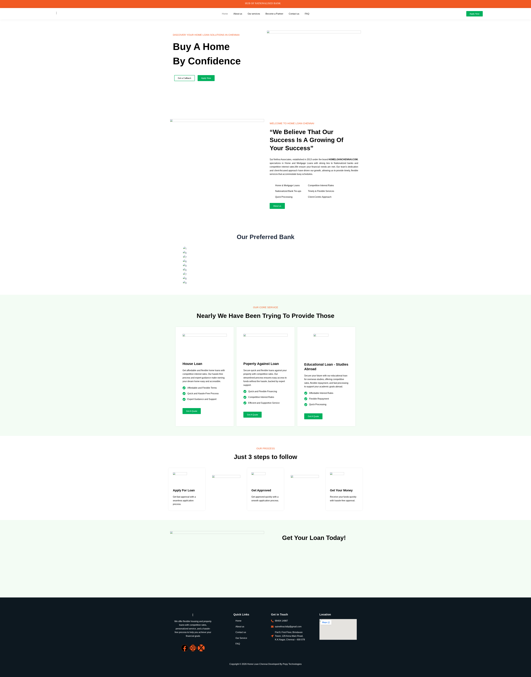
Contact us (294, 14)
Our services (254, 14)
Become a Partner (274, 14)
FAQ (307, 14)
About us (237, 14)
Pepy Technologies (292, 664)
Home (225, 14)
